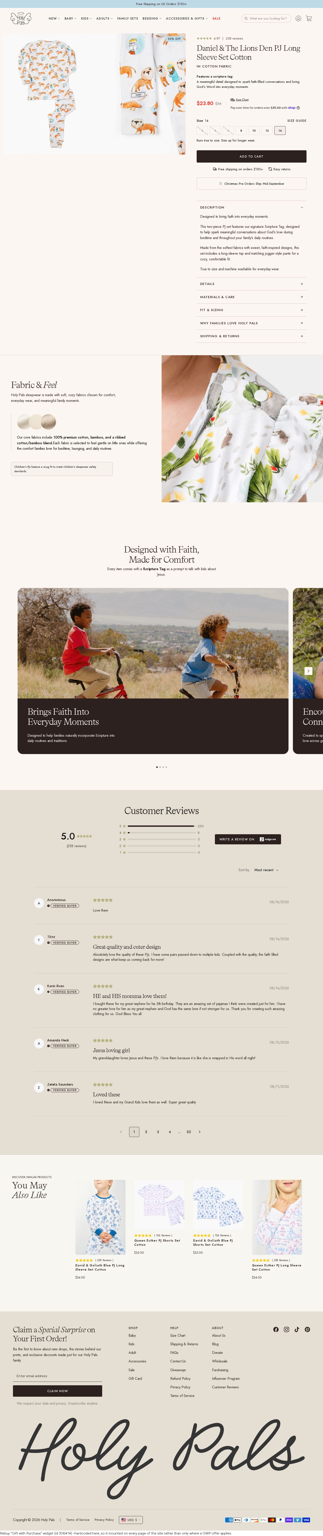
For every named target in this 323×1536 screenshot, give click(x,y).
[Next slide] (308, 671)
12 (267, 131)
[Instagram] (286, 1329)
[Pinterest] (307, 1329)
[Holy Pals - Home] (21, 18)
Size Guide (297, 121)
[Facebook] (276, 1329)
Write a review (248, 839)
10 (254, 131)
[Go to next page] (201, 1132)
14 (280, 131)
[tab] (157, 767)
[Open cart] (308, 18)
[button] (266, 18)
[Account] (298, 18)
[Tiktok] (296, 1329)
